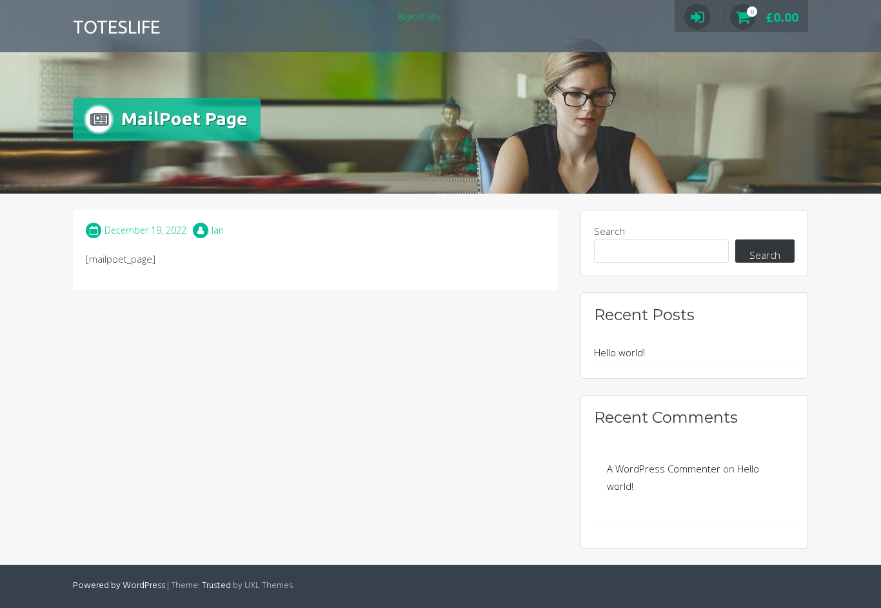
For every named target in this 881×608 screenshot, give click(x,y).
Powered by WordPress (119, 585)
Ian (218, 230)
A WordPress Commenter (663, 468)
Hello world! (619, 352)
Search (609, 231)
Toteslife (117, 27)
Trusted (216, 585)
